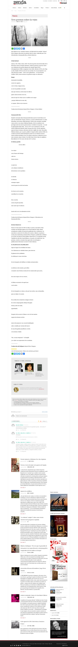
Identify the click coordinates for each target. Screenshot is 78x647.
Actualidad (36, 7)
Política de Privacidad (37, 643)
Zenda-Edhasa (54, 7)
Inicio (12, 10)
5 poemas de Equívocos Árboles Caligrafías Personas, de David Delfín (39, 374)
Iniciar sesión (45, 411)
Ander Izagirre (30, 493)
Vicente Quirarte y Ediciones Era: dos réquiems (33, 459)
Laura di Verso (19, 21)
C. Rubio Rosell (30, 461)
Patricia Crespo (30, 572)
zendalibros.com (30, 467)
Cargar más (29, 637)
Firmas (14, 7)
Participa (46, 643)
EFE (28, 521)
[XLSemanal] (63, 3)
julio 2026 (54, 615)
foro (17, 400)
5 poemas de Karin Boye (18, 373)
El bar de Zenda (59, 592)
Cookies (43, 643)
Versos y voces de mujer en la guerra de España (33, 465)
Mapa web (50, 643)
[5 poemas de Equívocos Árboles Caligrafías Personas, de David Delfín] (39, 367)
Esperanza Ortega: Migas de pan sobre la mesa (29, 374)
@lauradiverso (41, 389)
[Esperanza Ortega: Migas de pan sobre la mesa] (29, 367)
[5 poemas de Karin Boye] (18, 367)
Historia (24, 7)
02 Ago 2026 (58, 593)
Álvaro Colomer (30, 552)
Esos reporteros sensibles (61, 597)
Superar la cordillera (26, 491)
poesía (26, 21)
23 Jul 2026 (58, 607)
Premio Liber (58, 643)
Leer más (22, 487)
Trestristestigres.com (26, 643)
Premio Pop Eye (64, 643)
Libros (30, 7)
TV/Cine (47, 7)
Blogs (42, 7)
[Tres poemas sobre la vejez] (29, 36)
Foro (59, 7)
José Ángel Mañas (30, 625)
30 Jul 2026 (58, 600)
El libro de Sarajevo (60, 604)
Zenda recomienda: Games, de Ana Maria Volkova (33, 595)
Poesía (19, 7)
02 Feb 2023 (13, 21)
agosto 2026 (54, 612)
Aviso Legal (32, 643)
